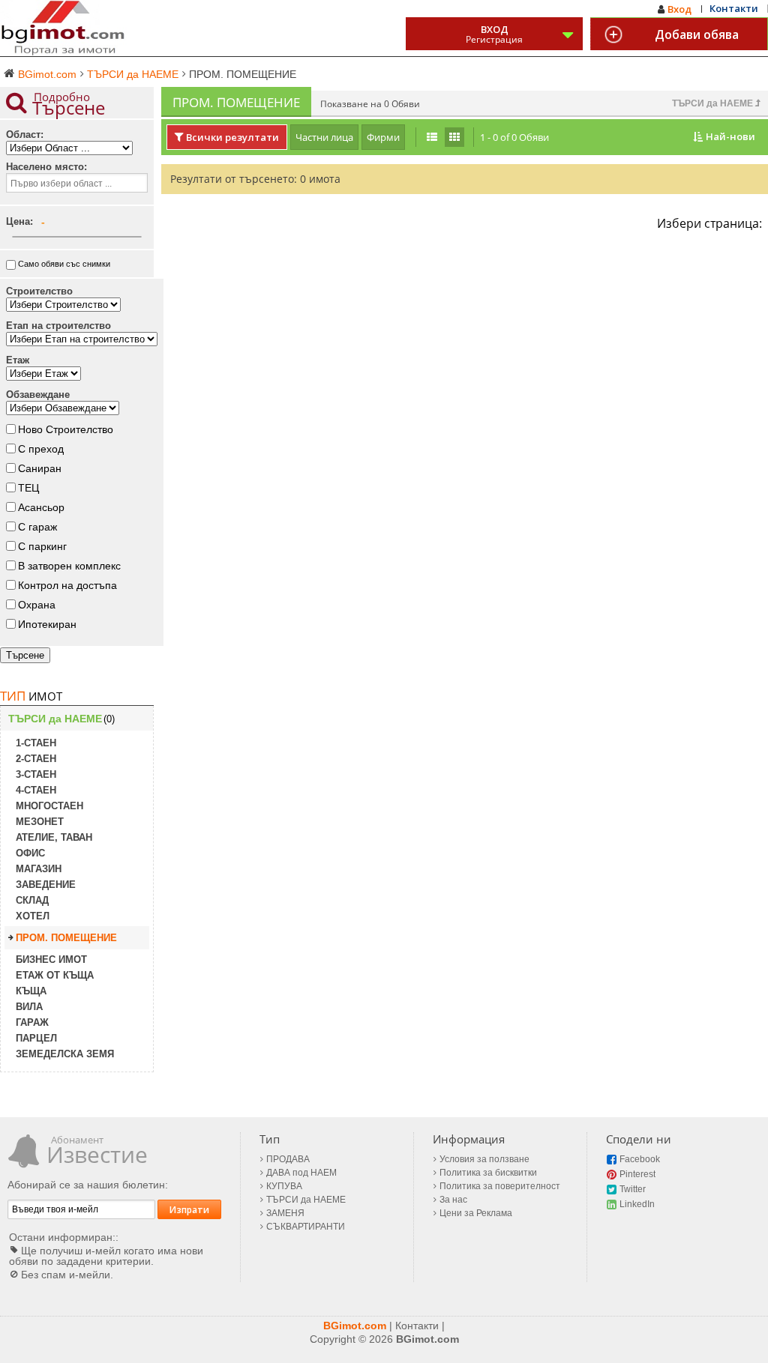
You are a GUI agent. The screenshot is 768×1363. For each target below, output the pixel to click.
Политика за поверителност (500, 1186)
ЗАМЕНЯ (285, 1213)
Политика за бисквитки (488, 1172)
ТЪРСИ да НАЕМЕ (713, 103)
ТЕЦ (28, 488)
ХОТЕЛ (33, 916)
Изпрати (189, 1209)
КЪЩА (31, 991)
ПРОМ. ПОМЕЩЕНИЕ (66, 937)
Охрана (37, 605)
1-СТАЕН (36, 743)
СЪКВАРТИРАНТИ (305, 1226)
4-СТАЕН (36, 790)
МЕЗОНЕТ (40, 821)
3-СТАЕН (36, 774)
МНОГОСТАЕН (49, 806)
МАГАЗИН (39, 868)
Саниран (40, 468)
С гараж (37, 527)
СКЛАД (32, 900)
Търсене (25, 655)
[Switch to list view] (432, 137)
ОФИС (30, 853)
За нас (453, 1199)
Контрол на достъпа (67, 585)
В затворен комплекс (69, 566)
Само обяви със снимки (64, 263)
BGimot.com (354, 1326)
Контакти (734, 8)
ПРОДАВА (288, 1159)
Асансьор (41, 507)
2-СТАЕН (36, 758)
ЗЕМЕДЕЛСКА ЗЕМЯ (65, 1054)
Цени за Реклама (476, 1213)
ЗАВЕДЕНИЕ (46, 884)
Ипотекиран (47, 624)
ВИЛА (29, 1006)
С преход (41, 449)
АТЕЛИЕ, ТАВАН (54, 837)
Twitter (633, 1189)
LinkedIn (637, 1204)
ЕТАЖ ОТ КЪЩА (55, 975)
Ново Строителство (65, 429)
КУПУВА (284, 1186)
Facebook (640, 1159)
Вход (680, 9)
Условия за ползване (485, 1159)
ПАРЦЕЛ (36, 1038)
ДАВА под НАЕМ (301, 1172)
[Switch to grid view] (454, 137)
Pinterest (638, 1174)
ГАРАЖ (32, 1022)
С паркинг (42, 546)
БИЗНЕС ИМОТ (51, 959)
